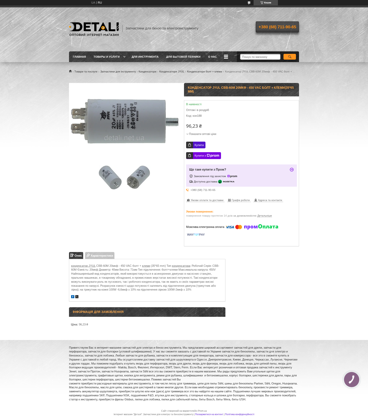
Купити (199, 145)
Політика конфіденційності (239, 414)
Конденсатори (147, 71)
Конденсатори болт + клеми (204, 71)
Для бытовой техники (183, 56)
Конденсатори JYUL (171, 71)
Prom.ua (202, 411)
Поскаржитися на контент (209, 414)
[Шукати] (289, 57)
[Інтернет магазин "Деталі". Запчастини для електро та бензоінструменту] (94, 28)
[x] (76, 297)
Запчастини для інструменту (118, 71)
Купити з (200, 155)
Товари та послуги (85, 71)
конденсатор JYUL (83, 265)
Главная (79, 56)
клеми (146, 265)
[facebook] (72, 297)
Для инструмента (145, 56)
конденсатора (181, 265)
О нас (212, 56)
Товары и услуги (107, 56)
